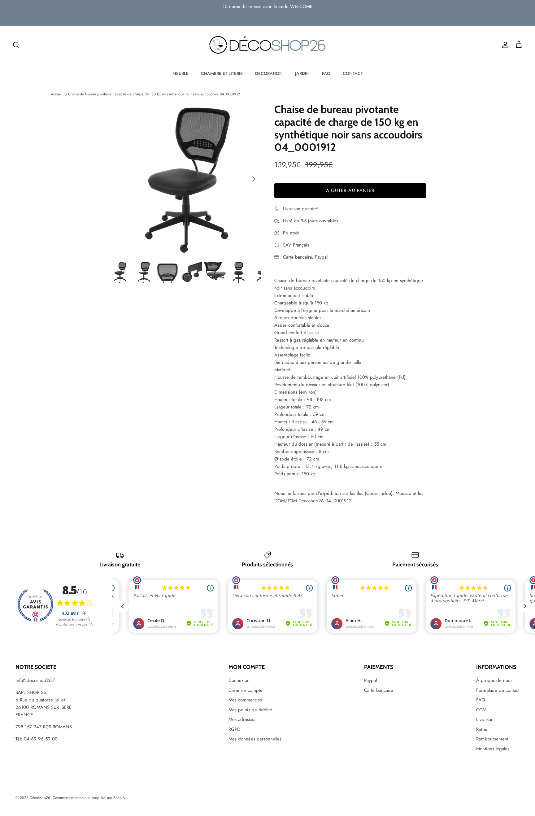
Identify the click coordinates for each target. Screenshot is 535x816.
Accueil (57, 94)
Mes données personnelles (254, 738)
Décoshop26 (40, 798)
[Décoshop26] (267, 45)
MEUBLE (180, 73)
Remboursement (492, 738)
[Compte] (504, 45)
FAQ (326, 73)
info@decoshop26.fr (35, 680)
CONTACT (353, 73)
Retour (482, 729)
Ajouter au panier (350, 190)
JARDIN (302, 73)
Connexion (239, 680)
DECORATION (269, 73)
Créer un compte (245, 690)
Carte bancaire (378, 690)
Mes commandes (245, 699)
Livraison (485, 719)
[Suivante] (254, 179)
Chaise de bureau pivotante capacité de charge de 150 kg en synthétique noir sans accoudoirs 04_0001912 (154, 94)
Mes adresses (241, 719)
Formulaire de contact (498, 690)
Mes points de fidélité (250, 709)
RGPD (234, 729)
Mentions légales (492, 748)
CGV (481, 709)
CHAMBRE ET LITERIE (222, 73)
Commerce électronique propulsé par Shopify (89, 798)
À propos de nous (494, 680)
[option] (185, 179)
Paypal (370, 680)
